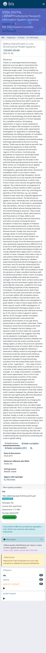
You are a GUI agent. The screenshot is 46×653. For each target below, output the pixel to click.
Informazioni (10, 539)
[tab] (31, 448)
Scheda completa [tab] (30, 443)
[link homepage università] (10, 4)
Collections (11, 37)
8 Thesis (21, 37)
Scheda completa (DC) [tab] (16, 448)
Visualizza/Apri (9, 517)
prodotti (6, 23)
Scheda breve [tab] (11, 443)
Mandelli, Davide (11, 50)
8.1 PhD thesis (32, 37)
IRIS (2, 37)
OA (13, 23)
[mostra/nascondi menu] (44, 4)
